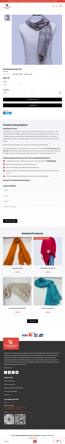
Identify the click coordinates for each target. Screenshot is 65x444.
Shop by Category (9, 381)
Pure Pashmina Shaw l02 (17, 308)
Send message (10, 221)
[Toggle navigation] (60, 6)
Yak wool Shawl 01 (47, 308)
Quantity (6, 90)
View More (32, 321)
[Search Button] (35, 441)
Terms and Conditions (10, 391)
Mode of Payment (9, 384)
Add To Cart (34, 99)
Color (5, 82)
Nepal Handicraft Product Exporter (28, 435)
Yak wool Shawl (17, 268)
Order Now (33, 105)
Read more (7, 368)
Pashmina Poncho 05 (47, 268)
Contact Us (7, 395)
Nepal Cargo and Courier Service (13, 388)
